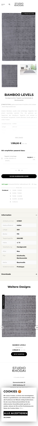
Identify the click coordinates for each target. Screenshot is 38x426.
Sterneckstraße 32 (19, 382)
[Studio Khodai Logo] (19, 4)
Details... (7, 160)
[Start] (19, 369)
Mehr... (22, 408)
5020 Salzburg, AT (19, 385)
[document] (19, 404)
